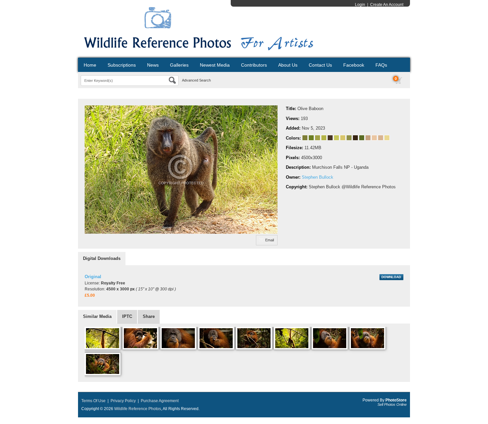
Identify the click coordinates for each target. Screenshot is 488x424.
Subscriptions (122, 65)
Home (90, 65)
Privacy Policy (123, 400)
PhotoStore (396, 400)
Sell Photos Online (392, 404)
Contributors (254, 65)
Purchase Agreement (160, 400)
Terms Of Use (93, 400)
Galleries (179, 65)
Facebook (353, 65)
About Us (287, 65)
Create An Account (386, 4)
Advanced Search (196, 80)
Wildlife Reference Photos (137, 408)
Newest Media (215, 65)
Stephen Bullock (317, 177)
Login (360, 4)
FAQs (381, 65)
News (153, 65)
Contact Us (320, 65)
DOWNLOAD (391, 277)
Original (93, 276)
